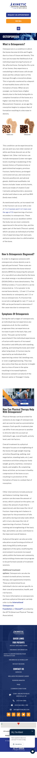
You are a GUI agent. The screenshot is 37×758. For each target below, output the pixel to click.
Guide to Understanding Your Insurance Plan (15, 654)
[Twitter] (23, 714)
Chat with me (18, 744)
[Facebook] (9, 714)
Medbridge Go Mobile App (18, 660)
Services (18, 672)
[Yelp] (28, 714)
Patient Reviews (18, 664)
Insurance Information (18, 649)
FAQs (18, 684)
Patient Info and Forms (18, 645)
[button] (18, 28)
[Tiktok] (18, 714)
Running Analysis (18, 680)
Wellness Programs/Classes (18, 676)
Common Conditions (18, 688)
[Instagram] (13, 714)
